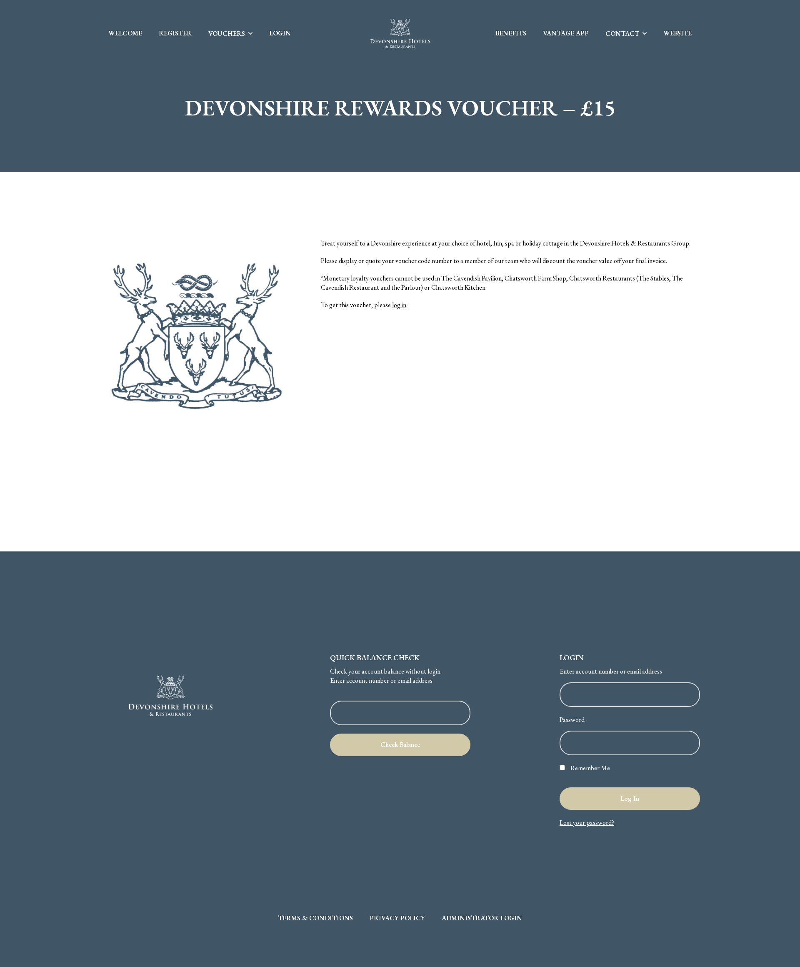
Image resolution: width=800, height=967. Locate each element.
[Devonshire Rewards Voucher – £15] (198, 337)
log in (399, 305)
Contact (622, 33)
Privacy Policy (397, 918)
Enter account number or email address (381, 680)
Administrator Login (482, 918)
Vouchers (226, 33)
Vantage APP (566, 33)
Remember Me (589, 768)
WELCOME (125, 33)
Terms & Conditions (315, 918)
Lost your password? (587, 822)
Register (175, 33)
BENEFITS (510, 33)
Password (572, 719)
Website (677, 33)
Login (280, 33)
